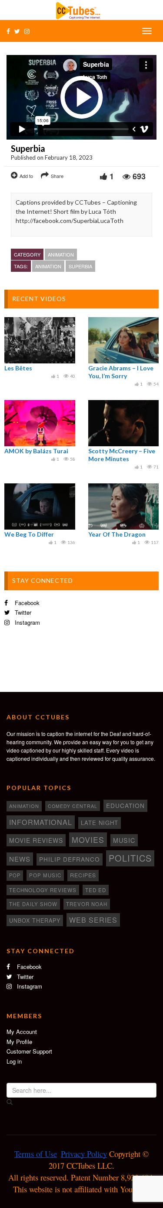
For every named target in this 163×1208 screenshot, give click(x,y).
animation (48, 266)
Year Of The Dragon (117, 534)
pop (14, 875)
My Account (22, 1031)
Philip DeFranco (69, 859)
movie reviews (36, 840)
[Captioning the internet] (81, 9)
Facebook (26, 603)
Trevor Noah (86, 903)
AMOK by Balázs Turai (36, 451)
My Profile (19, 1041)
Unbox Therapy (34, 920)
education (125, 805)
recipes (83, 875)
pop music (45, 875)
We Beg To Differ (29, 534)
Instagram (26, 622)
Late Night (99, 822)
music (124, 840)
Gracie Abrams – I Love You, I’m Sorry (120, 372)
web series (93, 919)
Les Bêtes (18, 368)
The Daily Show (33, 903)
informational (40, 822)
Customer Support (29, 1051)
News (19, 858)
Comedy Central (72, 806)
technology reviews (43, 889)
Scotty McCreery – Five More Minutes (121, 454)
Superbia (80, 266)
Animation (61, 254)
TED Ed (95, 889)
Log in (14, 1061)
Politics (130, 858)
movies (88, 839)
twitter (22, 612)
